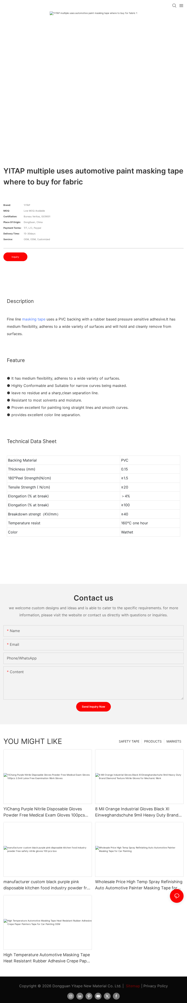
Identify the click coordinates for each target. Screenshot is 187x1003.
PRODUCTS (153, 741)
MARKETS (173, 741)
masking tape (33, 319)
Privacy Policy (155, 986)
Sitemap (133, 986)
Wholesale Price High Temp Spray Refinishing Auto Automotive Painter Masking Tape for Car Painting (138, 885)
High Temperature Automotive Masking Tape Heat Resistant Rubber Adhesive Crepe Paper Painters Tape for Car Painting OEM (47, 958)
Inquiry (15, 256)
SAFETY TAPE (129, 741)
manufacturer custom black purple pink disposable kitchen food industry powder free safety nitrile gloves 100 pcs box (47, 885)
